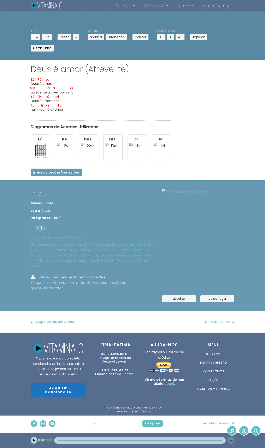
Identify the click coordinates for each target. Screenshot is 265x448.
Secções (214, 380)
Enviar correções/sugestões (56, 172)
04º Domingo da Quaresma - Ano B (117, 244)
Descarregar (217, 299)
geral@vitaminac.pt (218, 423)
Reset (64, 37)
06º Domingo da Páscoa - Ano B (117, 250)
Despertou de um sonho (54, 321)
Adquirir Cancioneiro (58, 390)
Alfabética (116, 37)
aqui (170, 383)
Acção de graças (44, 237)
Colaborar (154, 5)
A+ (180, 37)
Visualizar (179, 299)
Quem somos (216, 5)
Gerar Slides (42, 48)
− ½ (35, 37)
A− (161, 37)
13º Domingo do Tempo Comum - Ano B (67, 260)
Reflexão (75, 237)
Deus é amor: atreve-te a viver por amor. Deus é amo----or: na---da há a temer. (53, 95)
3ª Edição (107, 260)
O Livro (183, 5)
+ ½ (46, 37)
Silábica (96, 37)
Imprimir (199, 37)
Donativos (214, 354)
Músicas (123, 5)
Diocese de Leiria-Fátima (114, 372)
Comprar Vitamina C (213, 389)
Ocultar (140, 37)
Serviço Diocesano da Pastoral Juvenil (114, 357)
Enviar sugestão (213, 363)
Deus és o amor (218, 321)
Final (63, 237)
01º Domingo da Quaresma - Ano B (59, 244)
